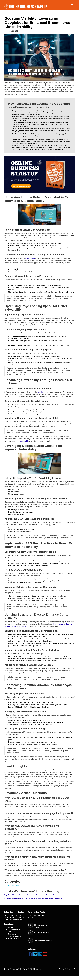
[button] (72, 4)
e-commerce (30, 258)
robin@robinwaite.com (43, 940)
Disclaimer (12, 934)
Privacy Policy (13, 938)
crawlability (41, 392)
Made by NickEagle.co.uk (67, 969)
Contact (11, 927)
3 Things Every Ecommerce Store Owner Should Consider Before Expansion (33, 898)
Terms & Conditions (15, 936)
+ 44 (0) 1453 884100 (41, 933)
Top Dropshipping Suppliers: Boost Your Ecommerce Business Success (31, 895)
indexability (24, 441)
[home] (25, 6)
